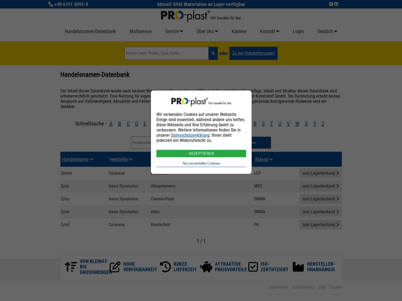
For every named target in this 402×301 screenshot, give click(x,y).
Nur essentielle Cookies (201, 163)
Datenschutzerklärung (190, 135)
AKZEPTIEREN (201, 153)
